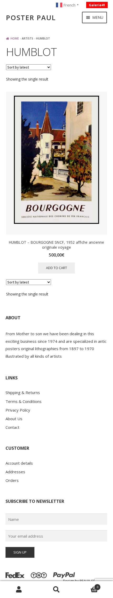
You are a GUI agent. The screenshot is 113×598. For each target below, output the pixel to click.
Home (15, 38)
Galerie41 (97, 5)
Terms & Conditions (24, 401)
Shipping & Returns (23, 392)
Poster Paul (31, 17)
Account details (19, 463)
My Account (19, 589)
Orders (12, 480)
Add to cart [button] (56, 267)
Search (56, 589)
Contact (12, 427)
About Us (14, 418)
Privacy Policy (18, 410)
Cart (86, 585)
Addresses (15, 471)
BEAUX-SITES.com (93, 580)
